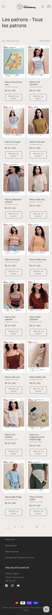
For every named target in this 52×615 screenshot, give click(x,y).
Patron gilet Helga (13, 497)
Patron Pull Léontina (34, 83)
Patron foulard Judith (36, 498)
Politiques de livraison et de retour (20, 558)
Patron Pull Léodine (10, 435)
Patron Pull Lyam (13, 142)
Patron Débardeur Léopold (13, 200)
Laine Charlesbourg (15, 607)
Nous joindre (11, 545)
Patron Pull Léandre (10, 318)
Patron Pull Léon (37, 142)
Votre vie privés (12, 552)
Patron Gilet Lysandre (35, 318)
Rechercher (10, 539)
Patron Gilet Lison (37, 259)
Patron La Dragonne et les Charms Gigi (36, 436)
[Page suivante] (44, 527)
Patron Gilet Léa (37, 199)
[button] (3, 7)
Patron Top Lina (12, 377)
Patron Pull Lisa (12, 259)
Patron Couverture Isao (13, 83)
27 (37, 527)
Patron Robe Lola (37, 377)
